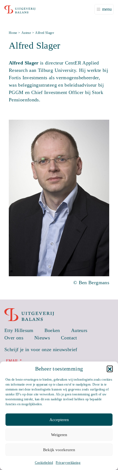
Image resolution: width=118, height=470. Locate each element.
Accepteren (59, 420)
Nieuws (42, 337)
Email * (14, 361)
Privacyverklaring (68, 463)
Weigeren (59, 435)
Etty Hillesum (18, 330)
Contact (69, 337)
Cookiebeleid (44, 463)
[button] (110, 368)
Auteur (26, 33)
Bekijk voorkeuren (59, 450)
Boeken (52, 330)
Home (13, 33)
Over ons (13, 337)
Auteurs (79, 330)
